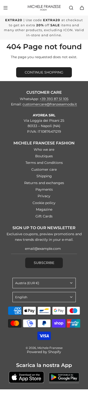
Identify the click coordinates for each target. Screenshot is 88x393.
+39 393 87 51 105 (54, 99)
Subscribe (44, 263)
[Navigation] (5, 7)
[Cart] (82, 7)
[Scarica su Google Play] (64, 377)
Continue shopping (44, 72)
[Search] (71, 7)
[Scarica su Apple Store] (26, 377)
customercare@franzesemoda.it (49, 104)
